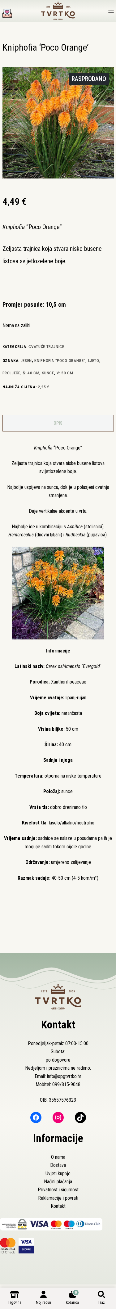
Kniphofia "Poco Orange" (59, 360)
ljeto (93, 360)
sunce (48, 373)
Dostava (58, 1165)
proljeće (11, 373)
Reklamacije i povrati (58, 1198)
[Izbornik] (111, 11)
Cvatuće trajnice (46, 346)
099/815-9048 (66, 1084)
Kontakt (58, 1206)
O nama (58, 1157)
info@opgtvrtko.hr (64, 1076)
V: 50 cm (65, 373)
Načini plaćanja (58, 1182)
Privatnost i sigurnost (58, 1190)
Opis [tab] (58, 423)
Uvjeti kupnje (58, 1173)
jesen (26, 360)
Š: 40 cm (31, 373)
